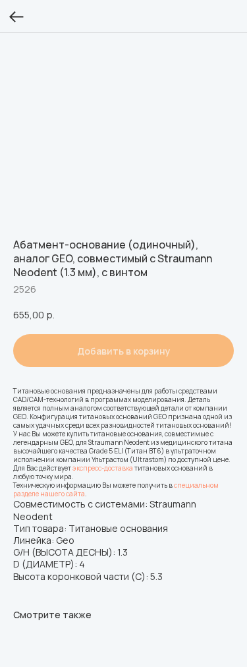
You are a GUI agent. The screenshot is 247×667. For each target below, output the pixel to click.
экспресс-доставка (102, 468)
